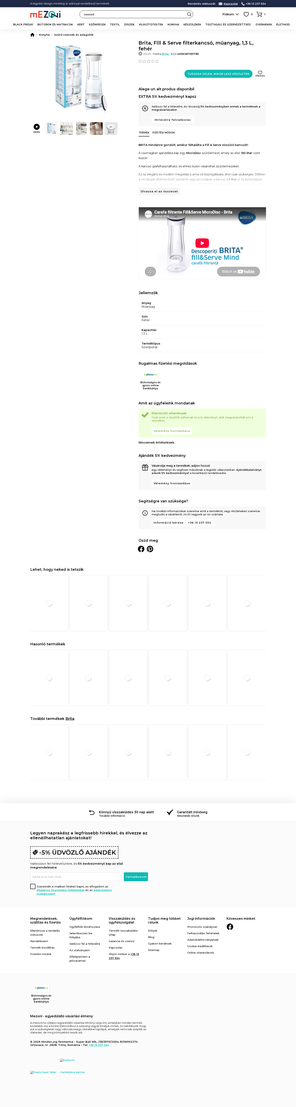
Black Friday (23, 24)
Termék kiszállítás (42, 947)
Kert (81, 24)
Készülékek (192, 24)
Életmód (283, 24)
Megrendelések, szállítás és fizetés (45, 920)
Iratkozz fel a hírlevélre (84, 943)
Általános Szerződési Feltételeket (61, 890)
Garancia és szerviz (122, 941)
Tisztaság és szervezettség (228, 24)
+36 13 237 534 (256, 3)
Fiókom (228, 14)
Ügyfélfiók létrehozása (84, 926)
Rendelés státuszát (201, 3)
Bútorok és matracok (55, 24)
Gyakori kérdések (160, 943)
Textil (115, 24)
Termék (144, 132)
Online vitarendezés (200, 952)
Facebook (230, 927)
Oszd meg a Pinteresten (150, 549)
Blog (151, 937)
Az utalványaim (79, 950)
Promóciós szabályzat (202, 926)
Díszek (129, 24)
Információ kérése (168, 522)
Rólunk (152, 930)
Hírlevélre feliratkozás (173, 119)
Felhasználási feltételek (203, 933)
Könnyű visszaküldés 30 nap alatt (126, 812)
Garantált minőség (192, 812)
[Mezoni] (32, 34)
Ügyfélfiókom (80, 919)
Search (189, 14)
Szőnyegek (97, 24)
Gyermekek (264, 24)
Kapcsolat (231, 3)
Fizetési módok (163, 132)
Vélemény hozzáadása (172, 430)
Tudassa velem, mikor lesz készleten (218, 73)
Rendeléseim (39, 941)
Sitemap (153, 950)
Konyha (173, 24)
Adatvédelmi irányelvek (203, 939)
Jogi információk (201, 919)
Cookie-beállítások (200, 946)
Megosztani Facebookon (141, 549)
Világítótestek (151, 24)
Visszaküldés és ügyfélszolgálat (122, 920)
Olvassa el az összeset (159, 191)
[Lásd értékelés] (202, 61)
